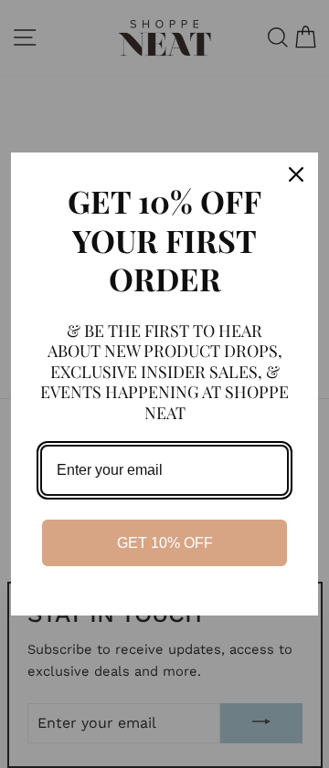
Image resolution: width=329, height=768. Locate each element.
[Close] (296, 174)
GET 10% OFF (165, 543)
